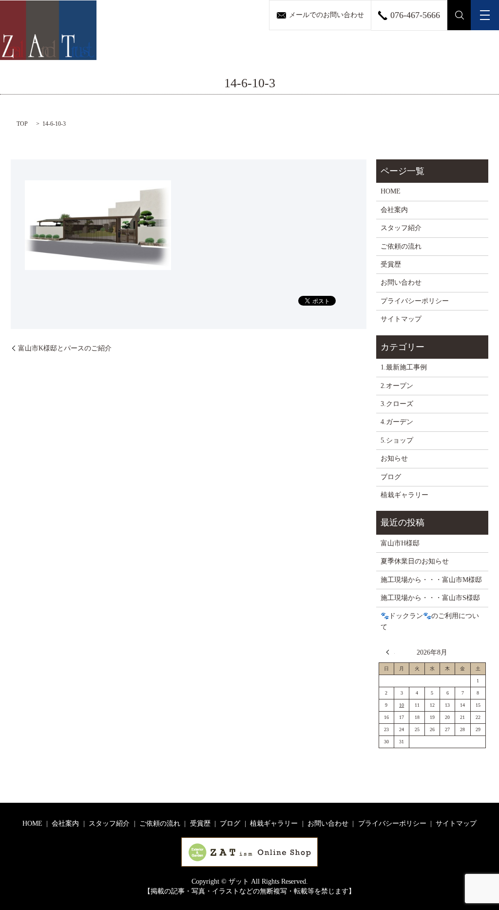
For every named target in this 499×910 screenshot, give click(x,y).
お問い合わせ (401, 282)
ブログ (391, 477)
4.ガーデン (397, 422)
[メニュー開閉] (485, 15)
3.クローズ (397, 403)
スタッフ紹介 (401, 228)
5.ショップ (397, 440)
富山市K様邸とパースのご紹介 (65, 348)
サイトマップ (401, 319)
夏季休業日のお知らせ (415, 561)
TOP (22, 123)
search (459, 15)
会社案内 (394, 209)
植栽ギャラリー (404, 495)
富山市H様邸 (400, 543)
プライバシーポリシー (415, 301)
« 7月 (390, 652)
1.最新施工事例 (404, 367)
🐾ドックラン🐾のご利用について (430, 621)
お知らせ (394, 458)
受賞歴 (391, 264)
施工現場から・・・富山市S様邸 (430, 597)
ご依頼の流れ (401, 246)
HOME (391, 191)
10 (401, 705)
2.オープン (397, 385)
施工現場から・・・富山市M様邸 (431, 579)
